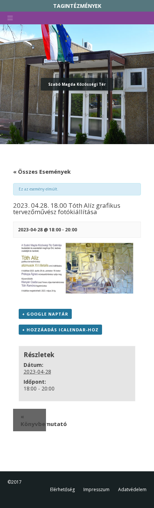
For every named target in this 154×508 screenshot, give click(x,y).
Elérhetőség (62, 489)
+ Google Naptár (45, 314)
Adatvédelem (132, 489)
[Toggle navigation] (10, 17)
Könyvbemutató (33, 420)
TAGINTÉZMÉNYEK (77, 5)
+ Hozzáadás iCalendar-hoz (60, 329)
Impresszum (96, 489)
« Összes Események (42, 171)
